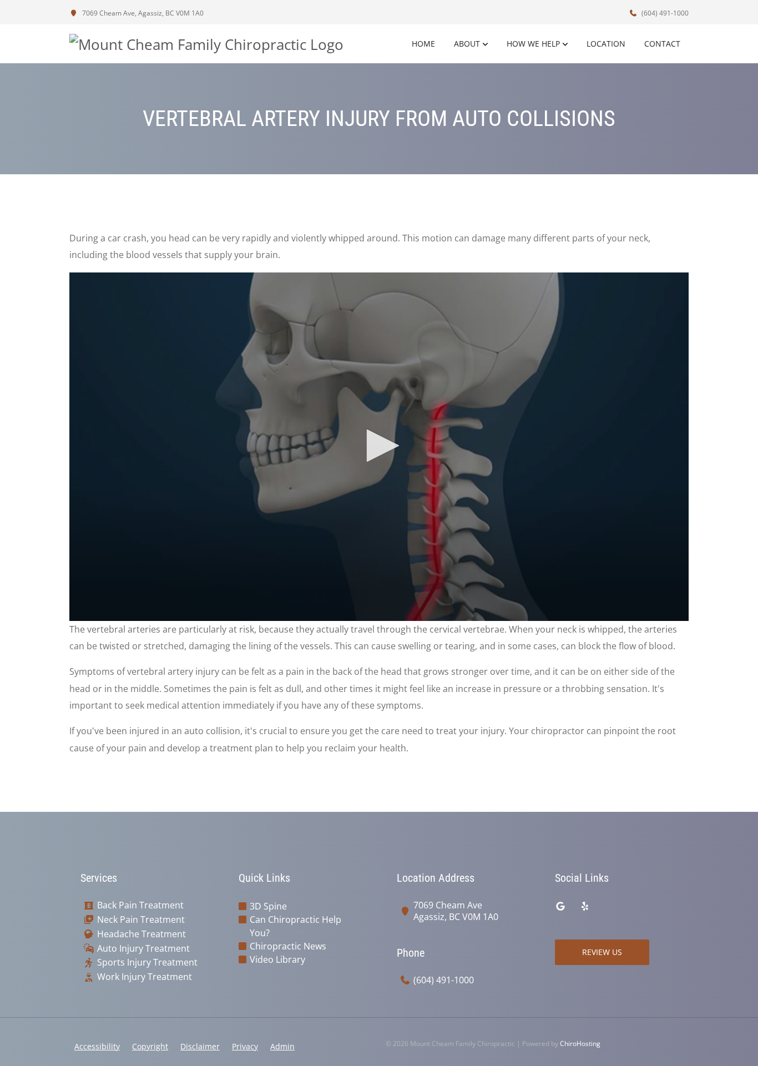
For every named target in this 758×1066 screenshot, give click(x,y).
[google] (560, 906)
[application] (379, 446)
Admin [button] (282, 1046)
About (467, 43)
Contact (662, 43)
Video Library (277, 959)
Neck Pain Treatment (141, 920)
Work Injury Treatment (144, 977)
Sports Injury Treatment (147, 962)
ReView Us (602, 952)
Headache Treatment (141, 934)
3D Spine (268, 906)
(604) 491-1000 (664, 13)
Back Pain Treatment (140, 905)
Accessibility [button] (97, 1046)
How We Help (533, 43)
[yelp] (584, 906)
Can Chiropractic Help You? (295, 926)
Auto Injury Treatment (143, 948)
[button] (379, 445)
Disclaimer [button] (200, 1046)
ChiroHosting (580, 1043)
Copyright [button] (150, 1046)
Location (606, 43)
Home (423, 43)
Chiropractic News (288, 946)
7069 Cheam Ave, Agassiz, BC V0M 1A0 (142, 13)
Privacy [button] (245, 1046)
